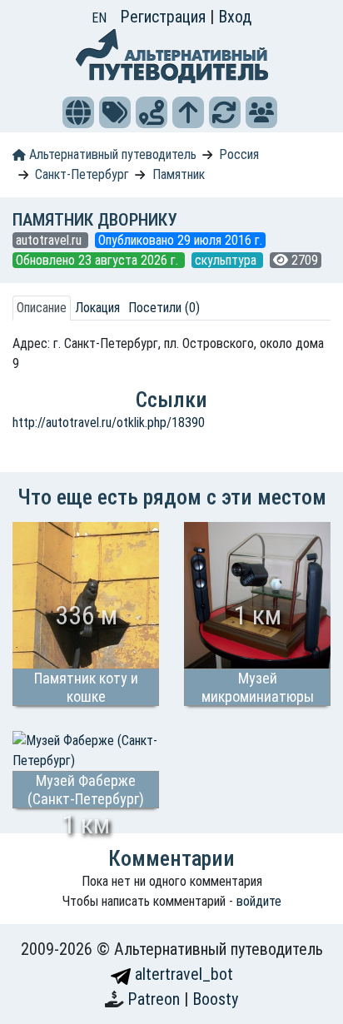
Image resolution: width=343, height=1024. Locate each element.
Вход (234, 17)
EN (99, 18)
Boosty (215, 999)
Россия (239, 154)
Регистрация (165, 17)
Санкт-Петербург (82, 174)
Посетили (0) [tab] (164, 308)
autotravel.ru (50, 240)
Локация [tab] (97, 308)
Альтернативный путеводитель (111, 154)
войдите (258, 901)
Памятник (178, 174)
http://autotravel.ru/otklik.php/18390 (108, 422)
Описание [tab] (42, 308)
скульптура (227, 260)
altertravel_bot (182, 974)
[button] (78, 112)
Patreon (155, 999)
